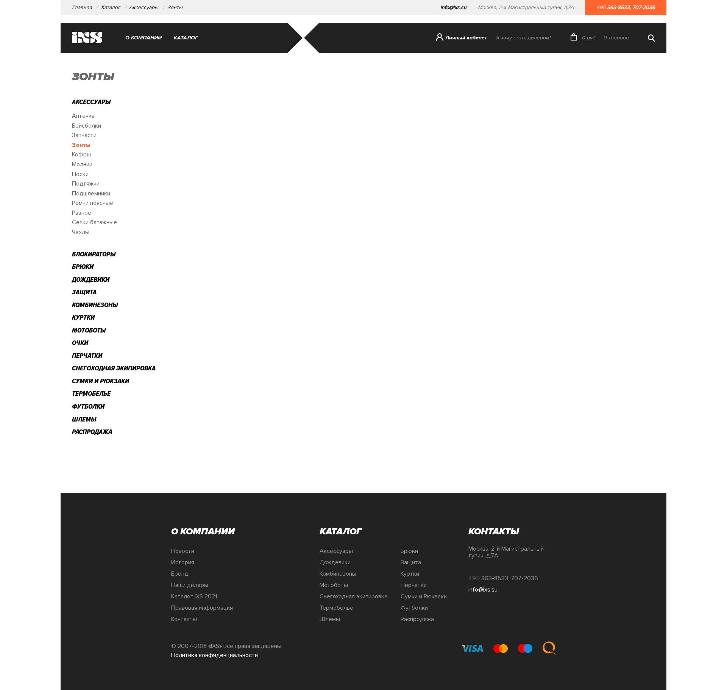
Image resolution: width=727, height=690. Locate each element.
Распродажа (92, 432)
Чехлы (80, 232)
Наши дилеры (189, 585)
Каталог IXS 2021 (194, 596)
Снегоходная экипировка (114, 368)
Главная (82, 7)
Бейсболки (86, 126)
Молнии (82, 164)
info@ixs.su (453, 7)
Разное (81, 213)
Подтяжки (86, 183)
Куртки (83, 317)
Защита (84, 292)
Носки (80, 174)
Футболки (88, 406)
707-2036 (643, 7)
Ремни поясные (92, 203)
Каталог (110, 7)
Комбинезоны (95, 305)
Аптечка (83, 116)
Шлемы (84, 419)
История (182, 562)
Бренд (179, 574)
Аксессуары (143, 7)
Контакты (184, 619)
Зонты (175, 7)
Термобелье (91, 393)
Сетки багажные (94, 222)
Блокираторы (93, 254)
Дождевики (90, 279)
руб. (589, 37)
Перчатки (87, 355)
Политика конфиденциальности (214, 655)
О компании (143, 37)
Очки (80, 343)
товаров (616, 37)
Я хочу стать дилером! (523, 37)
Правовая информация (202, 608)
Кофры (81, 154)
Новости (182, 551)
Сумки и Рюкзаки (100, 381)
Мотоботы (89, 330)
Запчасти (84, 135)
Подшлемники (91, 193)
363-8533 (618, 7)
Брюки (83, 266)
